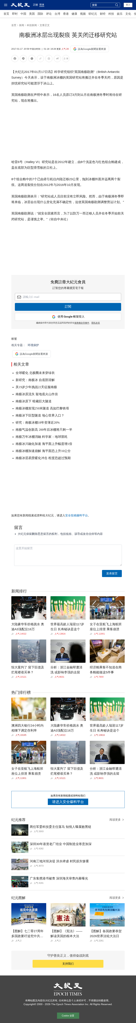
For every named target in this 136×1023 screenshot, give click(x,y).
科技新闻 (32, 25)
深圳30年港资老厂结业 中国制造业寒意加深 (61, 844)
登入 (128, 5)
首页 (6, 13)
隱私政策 (95, 323)
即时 (15, 13)
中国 (23, 13)
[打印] (48, 59)
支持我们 (68, 963)
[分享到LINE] (23, 59)
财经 (103, 13)
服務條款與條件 (81, 323)
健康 (74, 13)
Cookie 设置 (68, 1015)
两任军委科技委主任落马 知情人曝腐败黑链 (60, 827)
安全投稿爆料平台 (76, 515)
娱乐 (120, 13)
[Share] (13, 633)
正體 (35, 4)
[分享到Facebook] (14, 59)
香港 (66, 13)
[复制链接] (40, 58)
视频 (83, 13)
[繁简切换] (65, 59)
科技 (111, 13)
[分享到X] (31, 59)
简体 (41, 4)
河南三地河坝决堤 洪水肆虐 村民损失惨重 (59, 861)
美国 (32, 13)
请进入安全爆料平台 (68, 802)
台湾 (57, 13)
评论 (49, 13)
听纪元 (93, 13)
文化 (128, 13)
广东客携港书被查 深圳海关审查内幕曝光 (59, 878)
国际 (40, 13)
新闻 (21, 25)
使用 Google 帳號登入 (71, 316)
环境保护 (33, 345)
